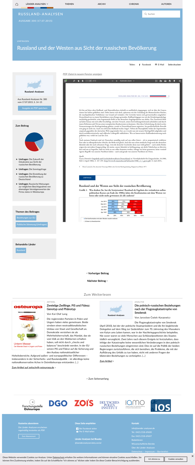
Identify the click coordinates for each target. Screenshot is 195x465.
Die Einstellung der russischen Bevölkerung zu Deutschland (33, 176)
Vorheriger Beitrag (98, 273)
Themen (69, 4)
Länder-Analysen (36, 4)
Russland (21, 250)
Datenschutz (137, 452)
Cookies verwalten (175, 459)
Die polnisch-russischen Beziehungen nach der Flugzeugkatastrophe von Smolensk (157, 309)
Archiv (102, 4)
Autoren (166, 4)
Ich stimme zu (154, 459)
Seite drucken (174, 65)
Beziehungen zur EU (26, 218)
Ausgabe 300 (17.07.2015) (36, 21)
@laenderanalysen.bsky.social (88, 443)
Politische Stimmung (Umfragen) (32, 224)
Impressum (150, 452)
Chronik (134, 4)
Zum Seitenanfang (98, 378)
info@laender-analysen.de (143, 428)
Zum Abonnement (29, 436)
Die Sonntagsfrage (32, 169)
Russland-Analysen (40, 14)
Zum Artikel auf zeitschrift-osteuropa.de (33, 367)
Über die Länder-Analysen (143, 448)
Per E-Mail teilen (86, 432)
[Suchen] (145, 14)
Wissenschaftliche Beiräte (143, 444)
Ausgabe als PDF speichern (34, 108)
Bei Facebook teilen (88, 429)
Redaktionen (137, 440)
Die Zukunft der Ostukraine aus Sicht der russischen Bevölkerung (31, 162)
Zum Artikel (106, 361)
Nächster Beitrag (96, 281)
